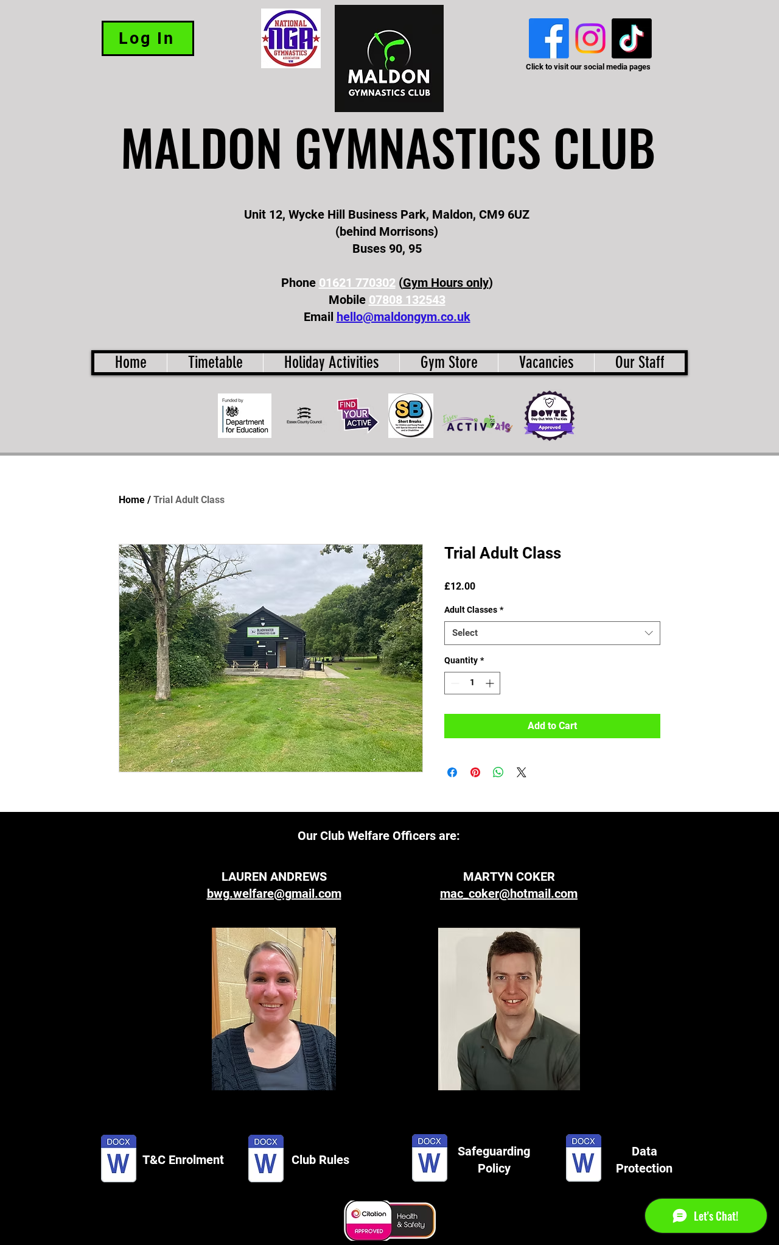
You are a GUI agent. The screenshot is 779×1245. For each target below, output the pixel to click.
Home (132, 500)
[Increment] (490, 683)
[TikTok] (632, 38)
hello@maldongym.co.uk (403, 316)
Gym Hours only (446, 282)
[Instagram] (590, 38)
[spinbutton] (472, 683)
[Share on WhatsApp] (498, 772)
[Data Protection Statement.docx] (583, 1159)
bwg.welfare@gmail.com (274, 893)
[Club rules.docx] (266, 1159)
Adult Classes (473, 610)
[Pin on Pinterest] (475, 772)
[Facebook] (549, 38)
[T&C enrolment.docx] (118, 1159)
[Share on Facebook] (452, 772)
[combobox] (552, 633)
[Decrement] (453, 683)
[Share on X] (521, 772)
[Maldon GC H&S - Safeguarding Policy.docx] (429, 1159)
